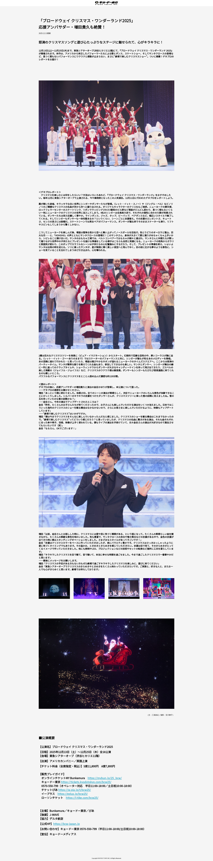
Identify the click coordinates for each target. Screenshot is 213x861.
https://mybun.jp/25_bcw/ (105, 778)
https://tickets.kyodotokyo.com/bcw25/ (86, 782)
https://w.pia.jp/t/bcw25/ (74, 790)
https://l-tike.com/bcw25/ (82, 797)
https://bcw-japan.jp (66, 824)
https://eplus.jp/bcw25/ (73, 794)
